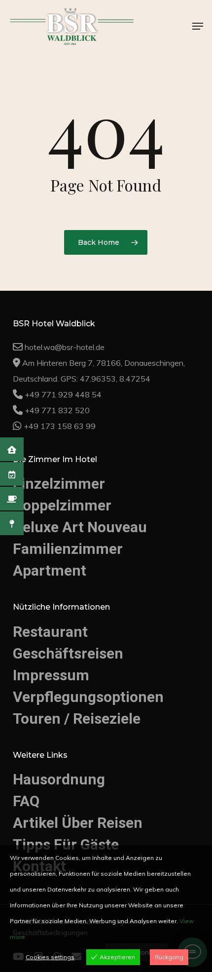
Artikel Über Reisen (74, 825)
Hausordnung (54, 785)
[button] (197, 26)
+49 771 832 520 (57, 428)
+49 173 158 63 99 (60, 444)
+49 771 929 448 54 (63, 412)
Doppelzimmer (59, 521)
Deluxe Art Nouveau (75, 542)
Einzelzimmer (55, 501)
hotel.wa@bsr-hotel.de (65, 365)
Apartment (47, 583)
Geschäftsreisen (64, 663)
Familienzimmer (63, 562)
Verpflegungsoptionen (81, 704)
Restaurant (47, 643)
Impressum (48, 684)
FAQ (25, 805)
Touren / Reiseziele (72, 725)
